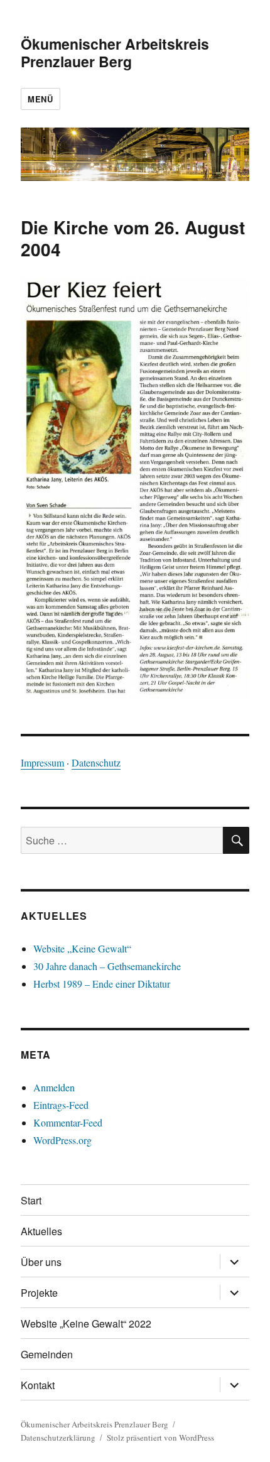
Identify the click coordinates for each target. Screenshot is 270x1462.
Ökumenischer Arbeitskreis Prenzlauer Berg (115, 52)
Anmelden (54, 1087)
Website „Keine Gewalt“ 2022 (86, 1323)
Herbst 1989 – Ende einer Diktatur (101, 983)
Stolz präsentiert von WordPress (160, 1437)
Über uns (41, 1262)
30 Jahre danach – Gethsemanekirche (107, 966)
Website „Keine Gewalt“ (82, 948)
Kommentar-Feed (67, 1122)
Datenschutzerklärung (58, 1437)
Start (31, 1200)
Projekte (39, 1292)
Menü (40, 99)
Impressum (42, 762)
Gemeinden (47, 1354)
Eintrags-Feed (61, 1104)
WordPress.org (62, 1140)
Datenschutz (96, 762)
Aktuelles (41, 1231)
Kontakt (38, 1385)
